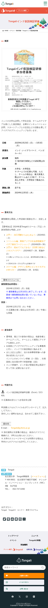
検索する (42, 567)
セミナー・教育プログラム (27, 510)
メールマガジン (24, 582)
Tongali (4, 510)
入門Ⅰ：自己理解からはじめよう (21, 235)
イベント (13, 540)
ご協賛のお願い (24, 575)
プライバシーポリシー (23, 603)
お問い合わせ (24, 589)
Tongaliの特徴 (34, 540)
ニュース (34, 536)
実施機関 (24, 545)
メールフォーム (38, 476)
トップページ (13, 536)
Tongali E (12, 510)
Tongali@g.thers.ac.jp (20, 428)
